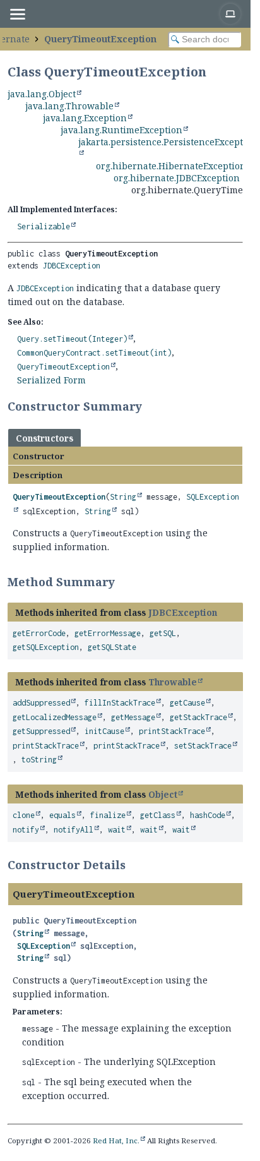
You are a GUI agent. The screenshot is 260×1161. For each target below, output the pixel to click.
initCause (104, 731)
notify (26, 829)
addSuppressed (41, 702)
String (123, 497)
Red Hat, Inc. (116, 1140)
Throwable (172, 682)
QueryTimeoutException (100, 39)
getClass (157, 815)
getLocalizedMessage (55, 717)
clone (24, 815)
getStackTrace (198, 717)
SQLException (43, 946)
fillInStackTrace (120, 702)
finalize (108, 815)
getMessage (133, 717)
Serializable (43, 226)
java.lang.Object (42, 94)
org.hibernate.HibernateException (171, 166)
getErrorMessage (107, 633)
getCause (187, 702)
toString (39, 759)
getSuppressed (41, 731)
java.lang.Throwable (69, 106)
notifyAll (73, 829)
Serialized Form (51, 380)
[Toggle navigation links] (17, 14)
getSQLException (46, 647)
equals (62, 815)
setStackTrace (203, 745)
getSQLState (112, 647)
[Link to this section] (150, 406)
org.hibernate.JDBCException (177, 178)
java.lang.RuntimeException (121, 130)
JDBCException (71, 265)
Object (162, 794)
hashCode (207, 815)
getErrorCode (39, 633)
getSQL (163, 633)
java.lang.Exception (85, 118)
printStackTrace (172, 731)
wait (117, 829)
